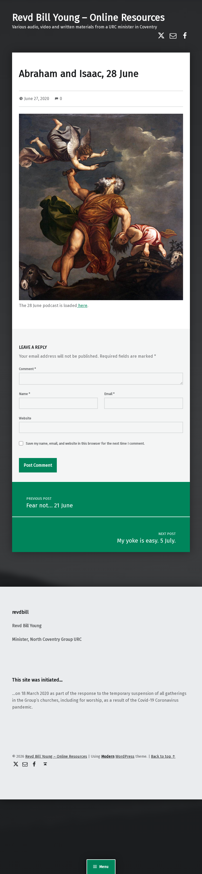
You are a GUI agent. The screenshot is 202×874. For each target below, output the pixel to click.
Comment (27, 369)
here (82, 305)
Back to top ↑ (163, 756)
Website (25, 418)
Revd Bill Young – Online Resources (88, 17)
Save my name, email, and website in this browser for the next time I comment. (85, 443)
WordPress (124, 756)
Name (24, 394)
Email (109, 394)
